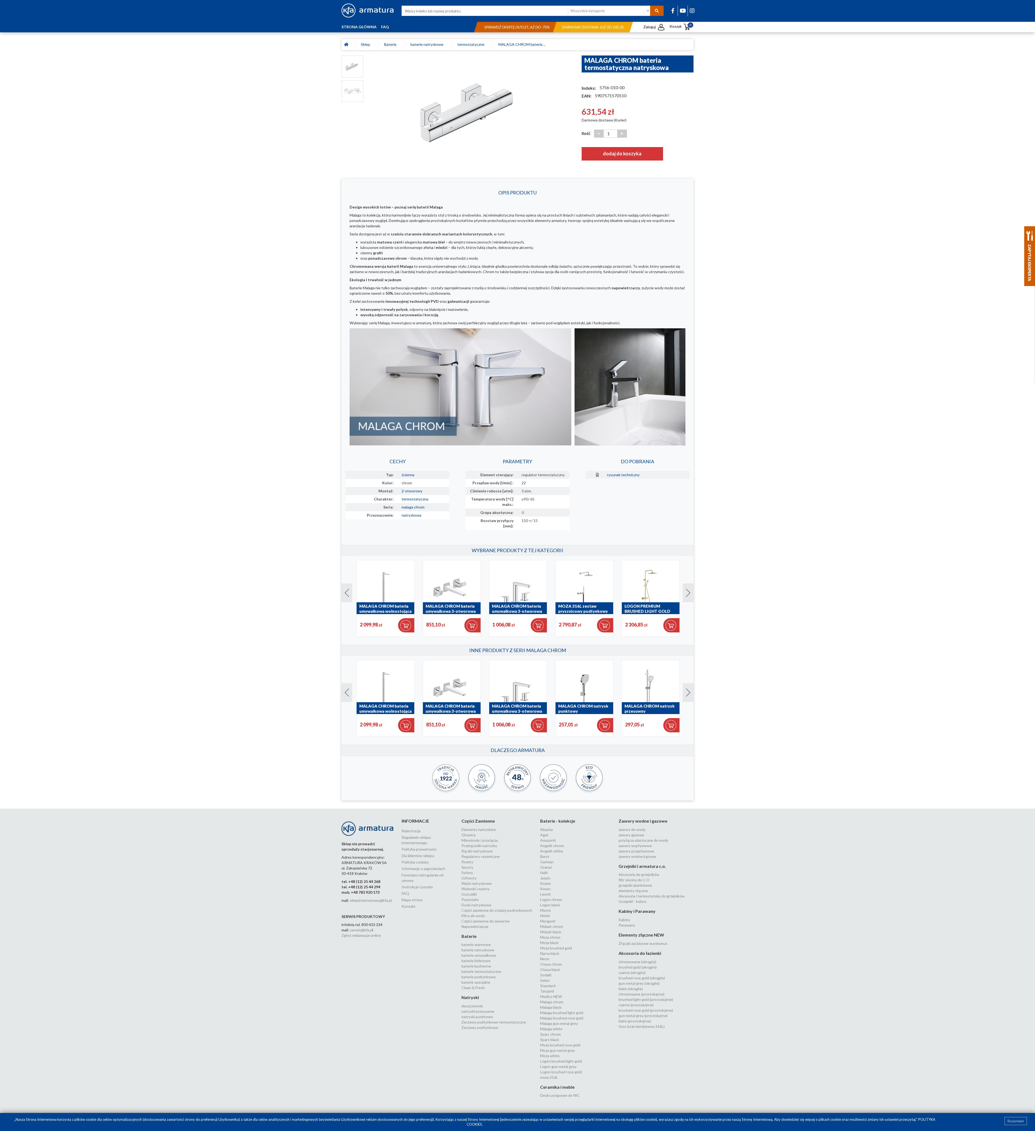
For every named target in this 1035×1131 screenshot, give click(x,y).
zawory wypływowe (635, 845)
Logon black (550, 905)
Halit (544, 872)
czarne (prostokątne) (636, 1005)
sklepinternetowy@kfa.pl (371, 900)
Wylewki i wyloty (475, 888)
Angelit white (551, 851)
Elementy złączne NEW (641, 934)
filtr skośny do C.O (634, 880)
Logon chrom (551, 899)
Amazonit (548, 840)
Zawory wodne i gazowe (643, 820)
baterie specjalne (475, 982)
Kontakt (409, 906)
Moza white (550, 1055)
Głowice (468, 835)
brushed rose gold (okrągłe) (642, 978)
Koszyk (680, 26)
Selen (545, 980)
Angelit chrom (552, 845)
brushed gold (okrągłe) (638, 967)
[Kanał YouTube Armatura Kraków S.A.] (683, 10)
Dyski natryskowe (476, 905)
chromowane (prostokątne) (641, 994)
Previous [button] (344, 591)
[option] (472, 111)
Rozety (467, 861)
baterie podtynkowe (478, 977)
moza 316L (549, 1077)
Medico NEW (551, 996)
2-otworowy (412, 491)
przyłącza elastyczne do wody (643, 840)
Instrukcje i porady (417, 887)
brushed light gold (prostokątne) (646, 999)
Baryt (544, 856)
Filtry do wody (473, 915)
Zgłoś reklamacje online (361, 935)
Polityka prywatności (419, 849)
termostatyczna (415, 499)
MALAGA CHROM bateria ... (522, 44)
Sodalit (546, 975)
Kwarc (545, 888)
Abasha (546, 829)
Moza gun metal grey (557, 1050)
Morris (545, 910)
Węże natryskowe (476, 883)
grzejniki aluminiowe (635, 885)
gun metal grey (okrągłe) (639, 983)
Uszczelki (469, 894)
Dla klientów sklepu (418, 855)
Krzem (545, 883)
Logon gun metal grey (558, 1066)
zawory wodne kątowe (637, 856)
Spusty (467, 867)
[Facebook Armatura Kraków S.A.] (672, 10)
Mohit (545, 915)
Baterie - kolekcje (557, 820)
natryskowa (411, 515)
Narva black (549, 953)
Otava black (550, 969)
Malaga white (551, 1028)
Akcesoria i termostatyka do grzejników (652, 896)
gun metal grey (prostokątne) (643, 1015)
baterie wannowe (476, 944)
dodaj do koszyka (622, 153)
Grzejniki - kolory (632, 901)
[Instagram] (692, 10)
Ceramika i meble (557, 1087)
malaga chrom (413, 507)
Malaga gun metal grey (559, 1023)
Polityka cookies (415, 862)
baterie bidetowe (476, 960)
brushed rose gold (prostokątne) (646, 1010)
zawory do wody (632, 829)
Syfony (467, 872)
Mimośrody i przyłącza (479, 840)
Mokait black (550, 932)
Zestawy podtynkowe (479, 1027)
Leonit (545, 894)
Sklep (366, 44)
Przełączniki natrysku (479, 845)
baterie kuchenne (476, 966)
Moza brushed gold (556, 948)
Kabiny (624, 919)
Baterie (391, 44)
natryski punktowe (477, 1016)
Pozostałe (470, 899)
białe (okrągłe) (631, 988)
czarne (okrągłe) (632, 972)
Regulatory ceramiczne (480, 856)
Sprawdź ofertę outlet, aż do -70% (517, 27)
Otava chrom (551, 964)
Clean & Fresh (473, 987)
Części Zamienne (478, 820)
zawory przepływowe (636, 851)
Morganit (548, 921)
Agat (544, 835)
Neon (544, 958)
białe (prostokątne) (635, 1021)
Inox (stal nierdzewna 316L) (642, 1026)
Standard (548, 985)
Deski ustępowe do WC (560, 1095)
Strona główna (359, 27)
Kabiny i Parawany (637, 911)
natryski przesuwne (477, 1011)
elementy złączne (633, 890)
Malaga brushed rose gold (561, 1018)
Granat (546, 867)
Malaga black (550, 1007)
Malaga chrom (551, 1002)
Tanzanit (547, 991)
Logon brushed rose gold (561, 1072)
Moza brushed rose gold (560, 1045)
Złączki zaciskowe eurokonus (643, 943)
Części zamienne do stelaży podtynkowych (496, 910)
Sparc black (549, 1039)
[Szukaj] (657, 11)
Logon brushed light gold (561, 1061)
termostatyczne (471, 44)
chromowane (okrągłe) (637, 961)
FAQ (385, 27)
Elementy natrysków (478, 829)
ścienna (408, 474)
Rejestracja (411, 831)
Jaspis (545, 878)
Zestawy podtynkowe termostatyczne (493, 1022)
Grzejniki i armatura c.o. (642, 866)
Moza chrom (550, 937)
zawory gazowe (631, 835)
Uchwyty (469, 878)
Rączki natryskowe (477, 851)
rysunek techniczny (623, 474)
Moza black (549, 942)
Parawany (627, 925)
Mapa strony (412, 899)
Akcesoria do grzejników (639, 874)
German (547, 861)
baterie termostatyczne (481, 971)
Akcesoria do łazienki (640, 953)
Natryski (470, 997)
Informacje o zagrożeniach (423, 868)
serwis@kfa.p (361, 930)
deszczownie (472, 1006)
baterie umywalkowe (478, 955)
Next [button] (685, 591)
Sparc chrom (550, 1034)
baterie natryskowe (427, 44)
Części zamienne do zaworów (485, 921)
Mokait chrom (551, 926)
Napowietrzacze (474, 926)
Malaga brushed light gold (561, 1012)
